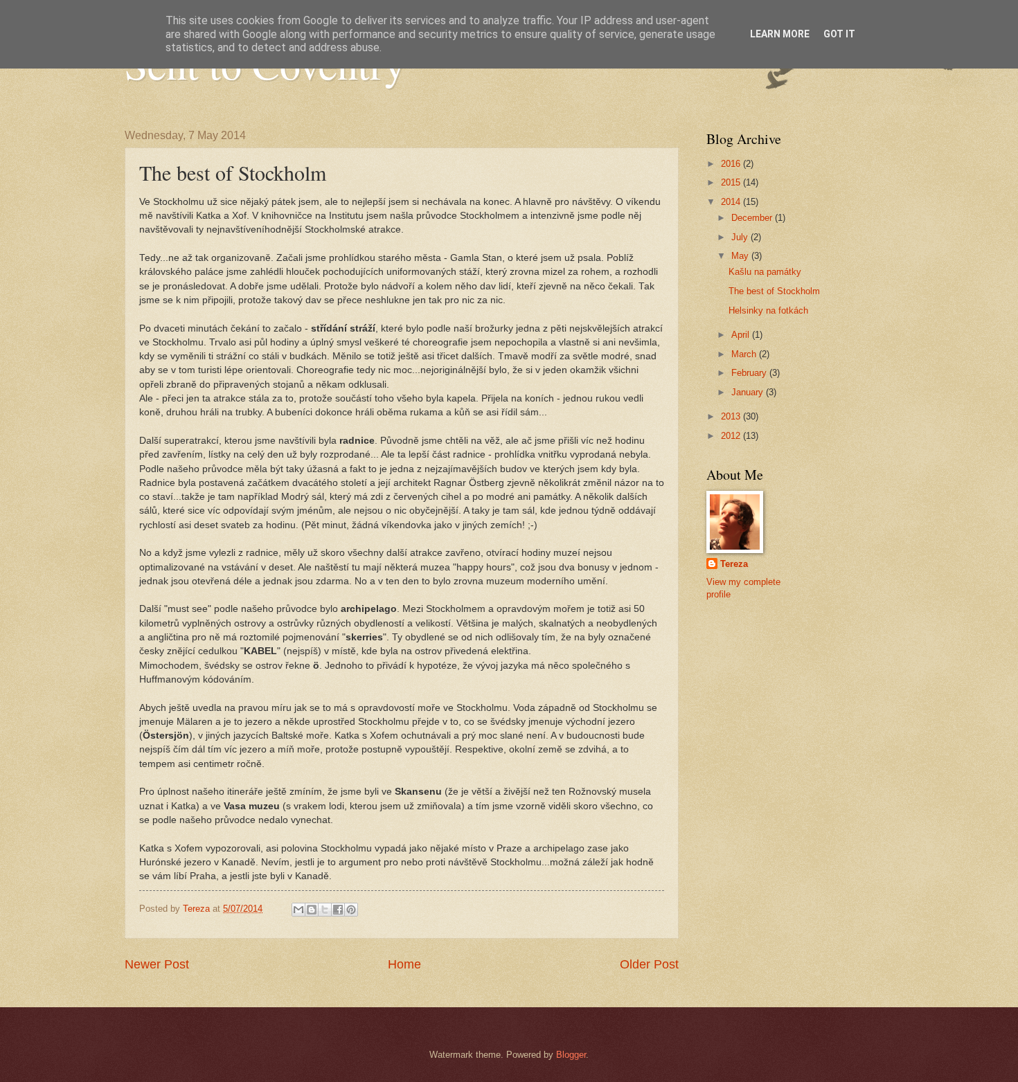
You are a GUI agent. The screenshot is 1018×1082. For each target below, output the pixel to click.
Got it (839, 33)
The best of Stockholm (774, 291)
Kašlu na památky (765, 272)
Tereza (734, 564)
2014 (732, 202)
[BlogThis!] (312, 910)
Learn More (780, 33)
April (741, 335)
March (745, 354)
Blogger (571, 1054)
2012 (732, 436)
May (741, 256)
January (748, 392)
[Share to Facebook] (338, 910)
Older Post (649, 964)
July (741, 237)
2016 (732, 164)
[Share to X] (325, 910)
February (750, 373)
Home (404, 964)
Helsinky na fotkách (768, 310)
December (753, 218)
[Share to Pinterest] (351, 910)
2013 (732, 416)
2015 (732, 182)
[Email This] (298, 910)
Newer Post (157, 964)
